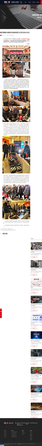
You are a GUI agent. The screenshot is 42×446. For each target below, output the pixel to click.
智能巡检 (5, 435)
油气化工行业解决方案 (13, 434)
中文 (20, 1)
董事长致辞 (31, 438)
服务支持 (38, 2)
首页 (25, 2)
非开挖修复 (5, 434)
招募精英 (31, 439)
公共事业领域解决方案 (13, 435)
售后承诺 (23, 434)
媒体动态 (31, 430)
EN (20, 2)
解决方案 (34, 2)
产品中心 (29, 2)
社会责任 (31, 437)
